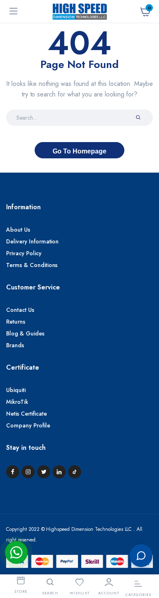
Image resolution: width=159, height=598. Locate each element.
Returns (15, 322)
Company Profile (28, 425)
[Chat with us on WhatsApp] (16, 552)
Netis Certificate (26, 414)
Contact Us (20, 310)
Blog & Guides (25, 333)
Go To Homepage (79, 151)
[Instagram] (28, 471)
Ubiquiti (16, 390)
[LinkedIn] (59, 471)
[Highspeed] (79, 11)
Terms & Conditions (31, 265)
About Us (18, 230)
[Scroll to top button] (146, 529)
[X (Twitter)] (43, 471)
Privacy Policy (24, 253)
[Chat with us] (141, 555)
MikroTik (17, 402)
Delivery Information (32, 241)
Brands (15, 345)
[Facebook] (12, 471)
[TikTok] (74, 471)
